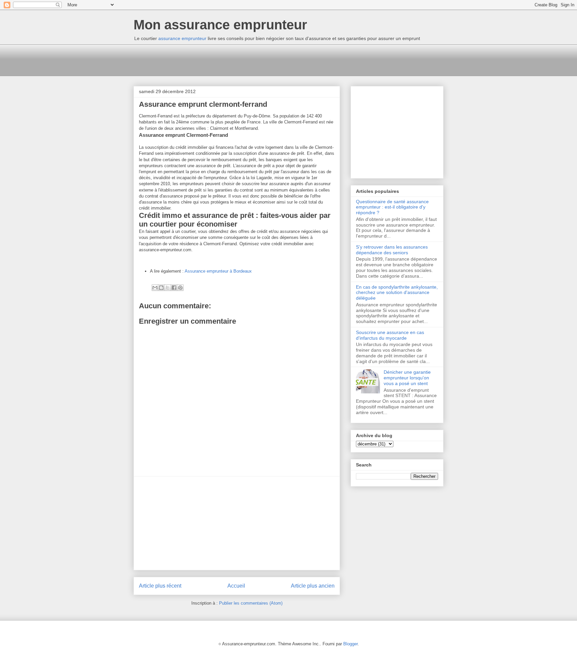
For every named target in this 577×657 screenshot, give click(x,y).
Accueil (236, 586)
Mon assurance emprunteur (220, 24)
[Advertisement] (255, 59)
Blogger (350, 643)
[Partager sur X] (167, 287)
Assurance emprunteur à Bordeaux (218, 271)
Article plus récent (160, 586)
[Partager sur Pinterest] (180, 287)
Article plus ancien (313, 586)
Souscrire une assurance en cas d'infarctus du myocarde (390, 335)
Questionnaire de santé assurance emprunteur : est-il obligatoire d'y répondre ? (392, 207)
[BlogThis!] (161, 287)
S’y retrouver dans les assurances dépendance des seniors (392, 249)
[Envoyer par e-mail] (155, 287)
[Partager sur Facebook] (174, 287)
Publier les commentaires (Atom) (250, 603)
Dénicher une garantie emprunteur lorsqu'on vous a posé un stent (407, 377)
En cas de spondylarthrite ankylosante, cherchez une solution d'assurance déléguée (397, 292)
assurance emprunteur (182, 38)
